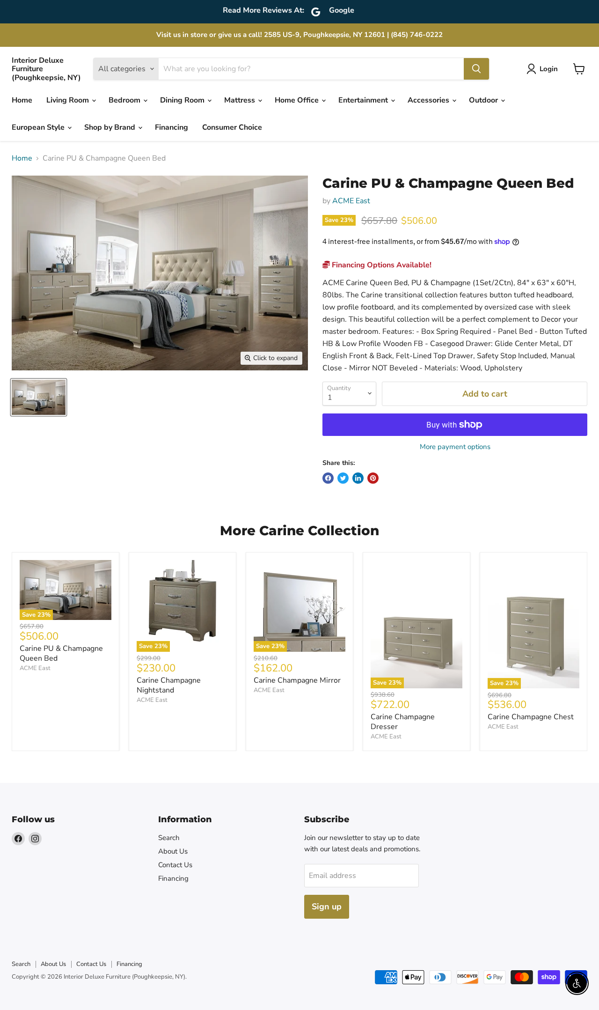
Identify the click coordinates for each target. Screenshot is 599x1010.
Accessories (429, 100)
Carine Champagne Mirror (297, 680)
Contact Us (175, 865)
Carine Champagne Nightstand (169, 685)
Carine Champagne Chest (531, 717)
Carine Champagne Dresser (403, 722)
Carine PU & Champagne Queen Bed (61, 653)
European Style (39, 127)
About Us (173, 851)
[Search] (476, 69)
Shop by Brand (110, 127)
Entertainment (364, 100)
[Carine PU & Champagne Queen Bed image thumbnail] (38, 397)
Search (169, 837)
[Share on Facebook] (328, 478)
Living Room (68, 100)
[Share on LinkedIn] (358, 478)
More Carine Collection (299, 530)
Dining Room (183, 100)
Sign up (327, 906)
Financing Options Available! (380, 265)
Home (22, 100)
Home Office (298, 100)
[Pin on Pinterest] (373, 478)
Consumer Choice (232, 127)
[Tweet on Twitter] (343, 478)
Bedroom (125, 100)
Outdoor (484, 100)
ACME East (351, 201)
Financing (171, 127)
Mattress (240, 100)
